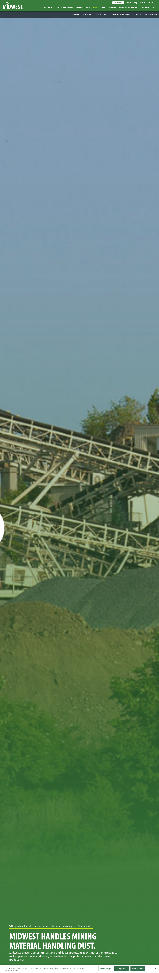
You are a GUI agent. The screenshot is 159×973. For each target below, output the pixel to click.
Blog (135, 3)
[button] (153, 5)
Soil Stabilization (65, 8)
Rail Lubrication (109, 8)
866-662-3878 (152, 3)
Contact (142, 3)
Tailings (138, 14)
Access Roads (101, 14)
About (129, 3)
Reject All (122, 969)
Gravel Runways (83, 8)
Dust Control (48, 8)
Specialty (145, 8)
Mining (95, 8)
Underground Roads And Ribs (120, 14)
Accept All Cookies (137, 969)
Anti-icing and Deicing (128, 8)
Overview (76, 14)
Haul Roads (87, 14)
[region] (79, 969)
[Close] (155, 968)
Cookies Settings (105, 969)
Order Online (118, 3)
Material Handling (151, 14)
